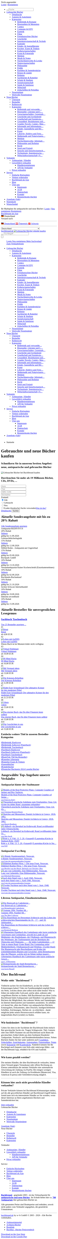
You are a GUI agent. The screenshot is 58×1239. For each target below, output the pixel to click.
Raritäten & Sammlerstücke (29, 70)
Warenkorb (11, 202)
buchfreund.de (7, 1215)
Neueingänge (17, 92)
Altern (3, 705)
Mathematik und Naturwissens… (31, 136)
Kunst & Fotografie (25, 53)
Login (3, 5)
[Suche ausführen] (2, 234)
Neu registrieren (19, 241)
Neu (6, 505)
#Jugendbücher (7, 764)
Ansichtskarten (19, 1042)
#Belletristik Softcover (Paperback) (16, 745)
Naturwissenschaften (26, 63)
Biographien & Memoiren (28, 24)
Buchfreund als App (20, 180)
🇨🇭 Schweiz (33, 223)
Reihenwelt (17, 104)
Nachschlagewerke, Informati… (31, 141)
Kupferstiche (25, 1045)
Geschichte (22, 39)
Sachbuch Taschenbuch (14, 619)
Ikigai (3, 632)
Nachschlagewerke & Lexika (29, 61)
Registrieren (13, 5)
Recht (19, 146)
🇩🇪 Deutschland (8, 223)
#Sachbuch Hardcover (10, 750)
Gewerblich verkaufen (21, 163)
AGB (19, 189)
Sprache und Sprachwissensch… (31, 151)
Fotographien (44, 1042)
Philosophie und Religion (28, 143)
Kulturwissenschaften (26, 51)
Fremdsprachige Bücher (27, 36)
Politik (20, 68)
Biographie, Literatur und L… (30, 112)
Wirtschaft (21, 87)
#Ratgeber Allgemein (10, 759)
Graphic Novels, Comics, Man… (31, 124)
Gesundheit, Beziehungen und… (31, 121)
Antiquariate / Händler (21, 160)
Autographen (31, 1042)
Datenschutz (22, 192)
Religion (21, 75)
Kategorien (16, 19)
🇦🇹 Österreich (22, 223)
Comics (20, 27)
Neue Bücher (12, 97)
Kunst (19, 131)
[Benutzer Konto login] (2, 236)
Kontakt (20, 194)
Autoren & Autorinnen (21, 17)
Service (9, 172)
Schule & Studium (25, 80)
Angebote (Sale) (13, 199)
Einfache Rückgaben (21, 175)
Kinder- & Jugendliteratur (28, 46)
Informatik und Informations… (30, 126)
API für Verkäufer (25, 168)
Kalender (21, 44)
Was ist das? (41, 508)
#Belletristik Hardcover (11, 742)
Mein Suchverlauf (34, 241)
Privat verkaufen (19, 170)
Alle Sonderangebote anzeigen (14, 526)
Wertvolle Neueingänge (22, 95)
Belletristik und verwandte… (29, 109)
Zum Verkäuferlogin (15, 244)
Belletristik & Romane (26, 22)
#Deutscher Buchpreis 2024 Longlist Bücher (20, 769)
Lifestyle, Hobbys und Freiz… (30, 133)
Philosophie (22, 65)
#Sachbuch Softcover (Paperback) (15, 752)
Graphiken (43, 1040)
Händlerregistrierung (26, 165)
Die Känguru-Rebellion (11, 680)
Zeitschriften (6, 1042)
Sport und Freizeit (25, 148)
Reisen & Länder (24, 73)
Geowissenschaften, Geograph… (31, 114)
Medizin (20, 56)
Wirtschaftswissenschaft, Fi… (29, 155)
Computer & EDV (25, 29)
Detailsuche (17, 14)
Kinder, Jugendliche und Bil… (30, 129)
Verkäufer (10, 158)
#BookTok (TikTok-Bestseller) (14, 757)
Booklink (10, 1227)
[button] (29, 216)
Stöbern (4, 533)
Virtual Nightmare (8, 651)
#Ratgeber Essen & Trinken (13, 762)
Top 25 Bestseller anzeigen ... (13, 624)
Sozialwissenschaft (25, 82)
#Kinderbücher (7, 767)
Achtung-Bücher (13, 1225)
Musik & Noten (24, 58)
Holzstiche (11, 1045)
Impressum (22, 187)
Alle (6, 500)
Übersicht (16, 99)
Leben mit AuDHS (9, 641)
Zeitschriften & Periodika (28, 90)
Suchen (16, 511)
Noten (53, 1042)
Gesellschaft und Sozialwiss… (30, 119)
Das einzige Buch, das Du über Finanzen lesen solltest (24, 717)
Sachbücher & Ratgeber (27, 78)
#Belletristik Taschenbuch (12, 747)
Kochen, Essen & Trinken (28, 48)
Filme (19, 34)
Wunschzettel (12, 204)
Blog (14, 182)
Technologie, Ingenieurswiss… (30, 153)
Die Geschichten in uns (11, 727)
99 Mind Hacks (7, 661)
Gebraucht (8, 503)
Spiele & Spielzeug (25, 85)
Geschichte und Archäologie (29, 116)
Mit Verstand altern (9, 671)
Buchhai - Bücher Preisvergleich (20, 1229)
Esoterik (20, 31)
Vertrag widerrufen (20, 177)
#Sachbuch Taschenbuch (11, 754)
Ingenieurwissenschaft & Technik (31, 41)
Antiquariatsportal (14, 1222)
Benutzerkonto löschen (27, 197)
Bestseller (16, 102)
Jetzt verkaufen (7, 1105)
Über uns (16, 185)
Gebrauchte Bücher (14, 12)
